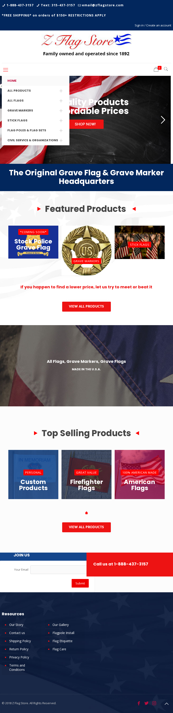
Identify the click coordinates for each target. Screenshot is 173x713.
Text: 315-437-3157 (58, 5)
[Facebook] (139, 703)
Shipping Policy (20, 641)
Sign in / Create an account (153, 25)
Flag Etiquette (62, 641)
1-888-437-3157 (20, 5)
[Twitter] (146, 703)
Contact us (17, 633)
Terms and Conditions (17, 667)
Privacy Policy (19, 657)
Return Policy (18, 649)
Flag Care (59, 649)
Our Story (16, 625)
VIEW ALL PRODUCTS (86, 306)
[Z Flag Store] (86, 46)
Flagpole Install (63, 633)
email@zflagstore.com (103, 5)
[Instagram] (154, 703)
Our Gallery (60, 625)
